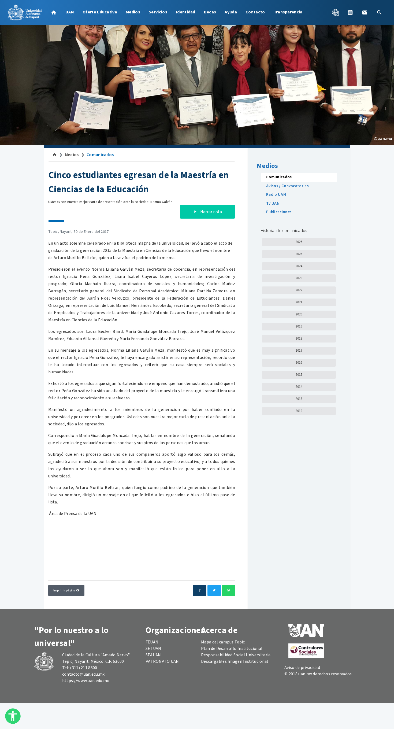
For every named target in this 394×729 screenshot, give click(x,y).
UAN (69, 12)
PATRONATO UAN (162, 661)
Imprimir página (64, 590)
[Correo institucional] (365, 12)
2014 (298, 386)
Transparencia (288, 12)
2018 (298, 338)
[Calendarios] (350, 12)
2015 (298, 374)
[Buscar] (379, 12)
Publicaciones (279, 212)
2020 (298, 314)
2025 (298, 254)
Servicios (158, 12)
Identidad (185, 12)
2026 (298, 242)
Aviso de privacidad (302, 668)
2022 (298, 290)
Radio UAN (276, 194)
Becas (210, 12)
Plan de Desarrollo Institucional (231, 648)
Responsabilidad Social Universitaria (236, 655)
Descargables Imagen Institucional (234, 661)
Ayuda (231, 12)
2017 (298, 350)
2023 (298, 278)
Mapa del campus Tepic (223, 642)
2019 (298, 326)
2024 (298, 266)
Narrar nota (210, 212)
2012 (298, 410)
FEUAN (152, 642)
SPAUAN (153, 655)
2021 (298, 302)
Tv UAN (273, 203)
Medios (133, 12)
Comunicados (100, 155)
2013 (298, 398)
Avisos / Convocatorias (287, 186)
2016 (298, 362)
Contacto (255, 12)
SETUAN (153, 648)
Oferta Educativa (100, 12)
